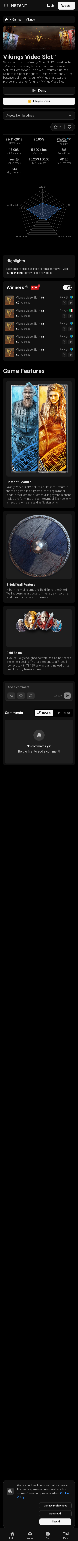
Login (51, 5)
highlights (17, 272)
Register (66, 5)
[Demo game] (70, 302)
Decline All (55, 1513)
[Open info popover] (26, 286)
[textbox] (39, 686)
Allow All (55, 1521)
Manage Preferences (55, 1505)
